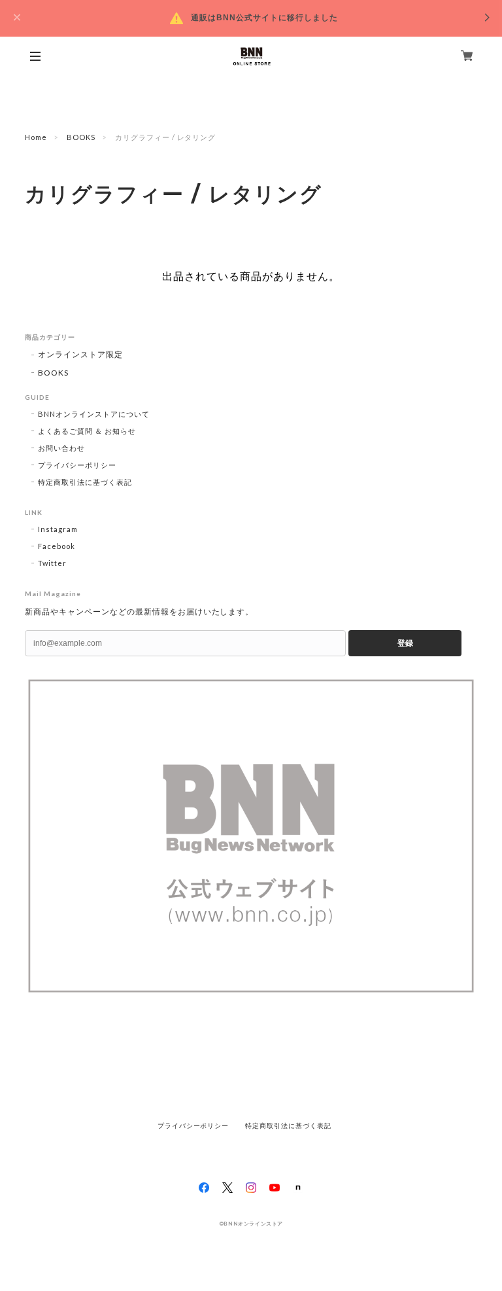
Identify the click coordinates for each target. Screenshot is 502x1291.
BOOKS (81, 137)
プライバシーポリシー (77, 465)
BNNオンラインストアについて (93, 414)
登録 (405, 643)
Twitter (52, 563)
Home (36, 137)
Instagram (58, 529)
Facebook (56, 546)
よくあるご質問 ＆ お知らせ (86, 431)
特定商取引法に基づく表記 (85, 482)
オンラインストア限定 (80, 354)
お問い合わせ (61, 448)
